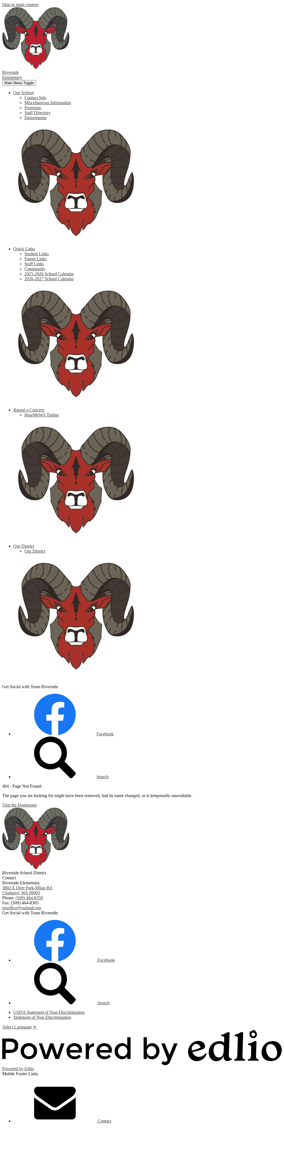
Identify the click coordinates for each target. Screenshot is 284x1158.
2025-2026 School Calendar (49, 273)
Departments (35, 117)
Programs (32, 107)
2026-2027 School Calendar (49, 278)
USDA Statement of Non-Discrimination (49, 1012)
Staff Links (34, 263)
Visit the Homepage (19, 805)
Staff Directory (37, 112)
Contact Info (35, 97)
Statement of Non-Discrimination (42, 1017)
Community (34, 268)
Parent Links (35, 258)
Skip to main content (20, 4)
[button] (23, 92)
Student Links (36, 253)
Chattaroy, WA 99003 (27, 890)
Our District (34, 551)
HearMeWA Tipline (41, 415)
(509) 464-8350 (29, 897)
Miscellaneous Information (47, 102)
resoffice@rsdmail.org (21, 907)
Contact (104, 1121)
